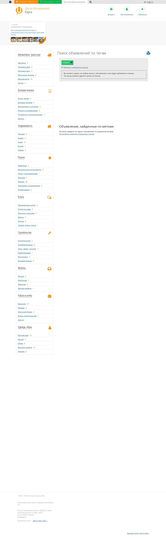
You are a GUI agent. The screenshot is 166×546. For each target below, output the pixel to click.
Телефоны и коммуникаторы (30, 114)
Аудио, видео (23, 98)
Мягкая (21, 276)
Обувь (20, 343)
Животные (22, 165)
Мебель (22, 268)
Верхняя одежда (25, 347)
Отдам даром (23, 189)
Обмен (21, 150)
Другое (21, 118)
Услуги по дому (24, 209)
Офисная (22, 284)
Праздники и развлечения (29, 185)
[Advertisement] (103, 103)
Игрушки (21, 177)
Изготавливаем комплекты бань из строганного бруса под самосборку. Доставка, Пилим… (27, 32)
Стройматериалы (25, 244)
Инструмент (23, 256)
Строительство (16, 27)
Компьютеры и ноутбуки (28, 106)
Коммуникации (24, 252)
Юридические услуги (27, 205)
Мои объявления (127, 14)
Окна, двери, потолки (27, 248)
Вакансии (22, 303)
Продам (21, 134)
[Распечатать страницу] (148, 53)
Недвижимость (25, 126)
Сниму (20, 138)
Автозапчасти (23, 79)
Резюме (21, 307)
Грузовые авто (24, 67)
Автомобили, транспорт (29, 54)
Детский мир (23, 335)
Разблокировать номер (51, 2)
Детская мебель (25, 288)
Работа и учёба (25, 295)
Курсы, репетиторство (27, 315)
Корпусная (22, 280)
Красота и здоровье (26, 213)
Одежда (21, 351)
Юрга (37, 10)
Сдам (20, 142)
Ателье (21, 221)
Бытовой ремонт (25, 260)
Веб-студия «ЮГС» (40, 521)
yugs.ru (150, 2)
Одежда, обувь (25, 327)
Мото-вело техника (26, 75)
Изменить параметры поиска (75, 67)
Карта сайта (144, 533)
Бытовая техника (26, 90)
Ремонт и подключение (28, 110)
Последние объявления (27, 2)
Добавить (111, 14)
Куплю (20, 146)
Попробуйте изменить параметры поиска (76, 134)
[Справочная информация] (10, 2)
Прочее (21, 181)
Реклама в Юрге (133, 533)
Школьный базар (25, 311)
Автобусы (22, 63)
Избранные (142, 14)
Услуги (20, 83)
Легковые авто (24, 71)
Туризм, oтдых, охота (27, 225)
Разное (21, 157)
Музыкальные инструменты (29, 169)
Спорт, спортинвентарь (28, 173)
